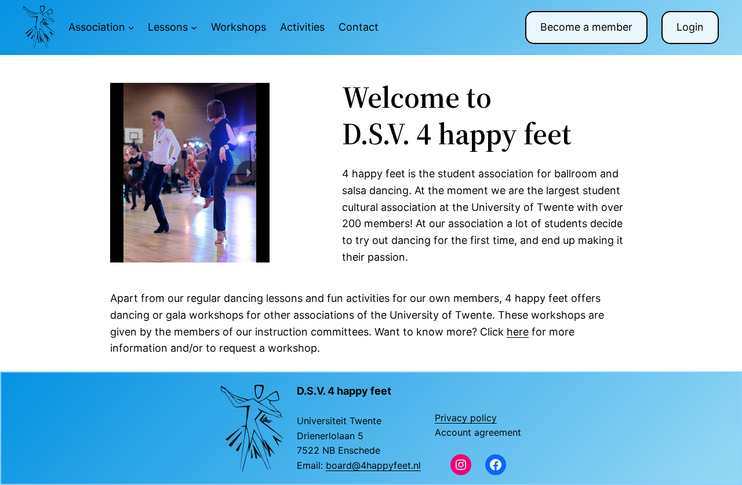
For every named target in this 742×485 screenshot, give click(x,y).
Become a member (586, 27)
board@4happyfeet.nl (373, 465)
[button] (131, 173)
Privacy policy (466, 418)
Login (690, 27)
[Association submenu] (131, 27)
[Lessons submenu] (194, 27)
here (518, 332)
